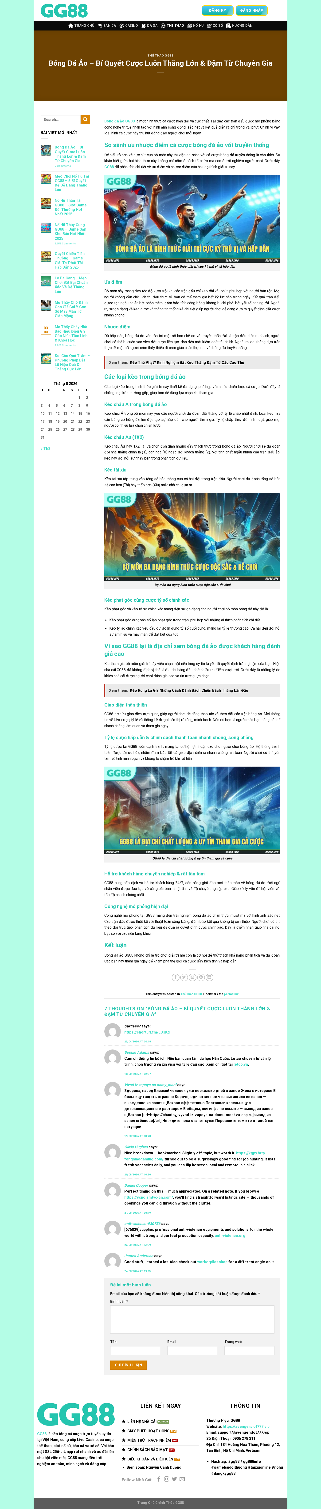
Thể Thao (175, 26)
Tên (113, 1342)
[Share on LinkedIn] (209, 977)
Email (171, 1342)
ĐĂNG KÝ (217, 10)
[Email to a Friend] (192, 977)
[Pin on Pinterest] (201, 977)
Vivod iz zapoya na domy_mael (150, 1085)
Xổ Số (218, 26)
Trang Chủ (84, 26)
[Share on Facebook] (176, 977)
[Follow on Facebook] (158, 1479)
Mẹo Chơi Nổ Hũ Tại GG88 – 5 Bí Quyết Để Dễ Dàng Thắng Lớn (72, 183)
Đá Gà (152, 26)
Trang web (233, 1342)
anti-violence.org (230, 1235)
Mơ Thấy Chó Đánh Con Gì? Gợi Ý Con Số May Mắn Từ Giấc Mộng (71, 309)
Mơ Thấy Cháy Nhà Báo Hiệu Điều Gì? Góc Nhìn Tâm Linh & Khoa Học (71, 334)
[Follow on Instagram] (166, 1479)
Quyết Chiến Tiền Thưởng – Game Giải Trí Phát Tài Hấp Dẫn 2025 (70, 260)
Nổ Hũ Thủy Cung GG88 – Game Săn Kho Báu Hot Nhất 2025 (70, 232)
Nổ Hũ (198, 26)
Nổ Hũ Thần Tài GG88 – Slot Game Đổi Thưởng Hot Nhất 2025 (71, 207)
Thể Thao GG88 (160, 55)
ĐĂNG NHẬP (251, 10)
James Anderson (138, 1256)
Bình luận (119, 1302)
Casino (131, 26)
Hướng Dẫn (242, 26)
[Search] (276, 10)
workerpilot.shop (212, 1262)
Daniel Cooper (136, 1185)
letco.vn (241, 1064)
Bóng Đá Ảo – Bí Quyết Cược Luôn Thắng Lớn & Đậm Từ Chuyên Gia (70, 154)
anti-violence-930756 (142, 1223)
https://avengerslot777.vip (246, 1426)
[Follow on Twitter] (174, 1479)
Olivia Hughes (136, 1147)
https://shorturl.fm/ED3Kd (147, 1032)
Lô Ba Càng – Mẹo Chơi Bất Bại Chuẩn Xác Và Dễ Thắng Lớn (71, 285)
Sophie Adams (136, 1052)
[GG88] (64, 11)
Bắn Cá (109, 26)
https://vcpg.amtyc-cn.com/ (148, 1197)
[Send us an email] (182, 1479)
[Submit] (85, 119)
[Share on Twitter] (184, 977)
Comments (63, 165)
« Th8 (45, 448)
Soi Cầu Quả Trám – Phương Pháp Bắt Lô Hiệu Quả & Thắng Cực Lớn (72, 362)
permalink (231, 994)
